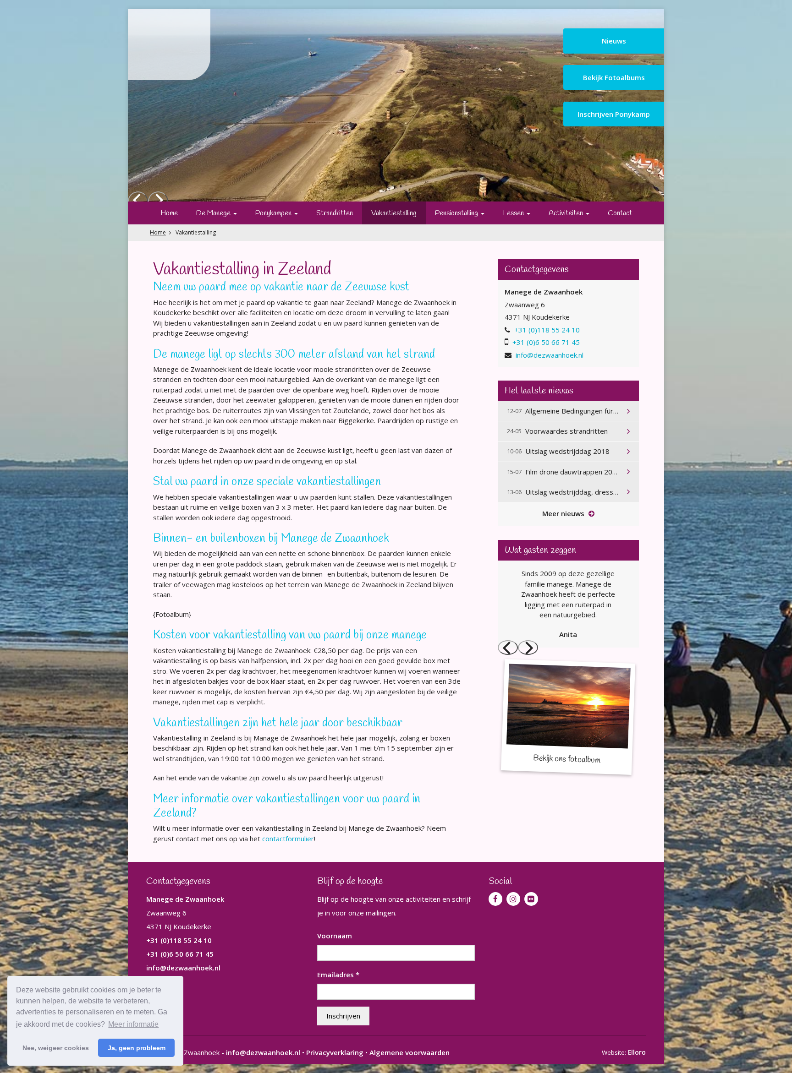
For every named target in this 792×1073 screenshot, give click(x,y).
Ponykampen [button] (274, 213)
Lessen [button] (514, 213)
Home (169, 213)
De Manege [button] (214, 213)
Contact (620, 213)
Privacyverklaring (334, 1052)
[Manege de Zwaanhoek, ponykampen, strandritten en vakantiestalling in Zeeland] (169, 44)
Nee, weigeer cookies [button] (55, 1047)
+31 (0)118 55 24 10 (547, 329)
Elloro (637, 1052)
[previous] (508, 647)
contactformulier (288, 838)
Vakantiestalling (394, 213)
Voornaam (334, 935)
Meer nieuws (564, 513)
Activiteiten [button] (567, 213)
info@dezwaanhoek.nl (549, 354)
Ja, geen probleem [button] (136, 1047)
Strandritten (334, 213)
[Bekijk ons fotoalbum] (568, 717)
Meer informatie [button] (133, 1024)
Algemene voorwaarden (409, 1052)
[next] (528, 647)
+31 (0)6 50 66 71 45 (546, 342)
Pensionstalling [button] (457, 213)
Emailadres (338, 974)
